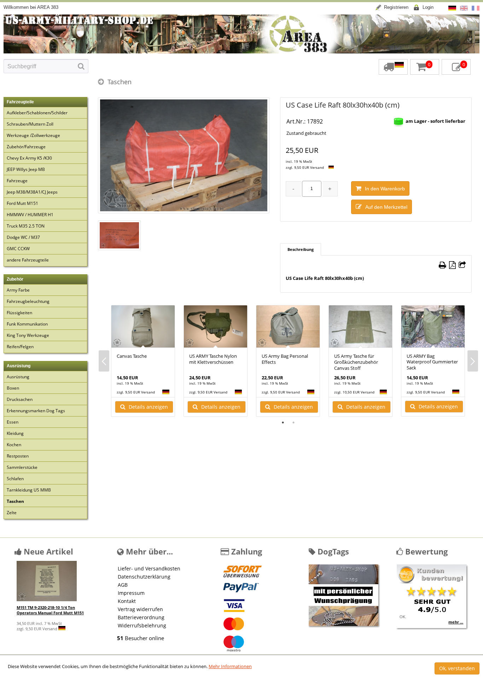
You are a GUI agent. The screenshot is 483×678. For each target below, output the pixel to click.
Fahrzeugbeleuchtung (28, 301)
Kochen (14, 445)
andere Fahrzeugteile (28, 260)
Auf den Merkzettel (386, 207)
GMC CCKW (18, 249)
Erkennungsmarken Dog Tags (36, 411)
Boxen (13, 388)
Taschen (119, 81)
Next (472, 361)
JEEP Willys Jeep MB (26, 169)
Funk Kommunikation (27, 324)
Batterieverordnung (141, 617)
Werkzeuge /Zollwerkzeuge (33, 135)
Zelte (12, 513)
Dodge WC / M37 (23, 237)
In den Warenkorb (385, 188)
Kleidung (15, 433)
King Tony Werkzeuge (28, 335)
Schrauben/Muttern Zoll (30, 124)
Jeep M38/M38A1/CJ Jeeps (32, 192)
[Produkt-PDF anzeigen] (452, 265)
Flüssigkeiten (19, 313)
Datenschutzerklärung (144, 576)
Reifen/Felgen (20, 347)
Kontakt (127, 601)
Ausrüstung (18, 377)
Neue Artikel (47, 551)
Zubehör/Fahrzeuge (26, 147)
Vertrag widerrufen (140, 609)
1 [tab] (282, 422)
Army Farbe (18, 290)
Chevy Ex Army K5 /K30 (29, 158)
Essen (12, 422)
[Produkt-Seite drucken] (442, 265)
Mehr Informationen (230, 666)
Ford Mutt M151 (22, 203)
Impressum (131, 593)
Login (428, 7)
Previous (104, 361)
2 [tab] (293, 422)
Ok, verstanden (457, 668)
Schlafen (15, 479)
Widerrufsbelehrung (142, 625)
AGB (123, 584)
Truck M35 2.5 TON (26, 226)
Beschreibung (300, 249)
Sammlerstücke (22, 467)
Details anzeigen (148, 406)
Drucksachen (20, 399)
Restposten (18, 456)
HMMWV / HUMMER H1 (30, 215)
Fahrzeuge (17, 181)
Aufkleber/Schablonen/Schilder (37, 113)
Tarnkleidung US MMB (29, 490)
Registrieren (396, 7)
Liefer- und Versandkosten (149, 568)
